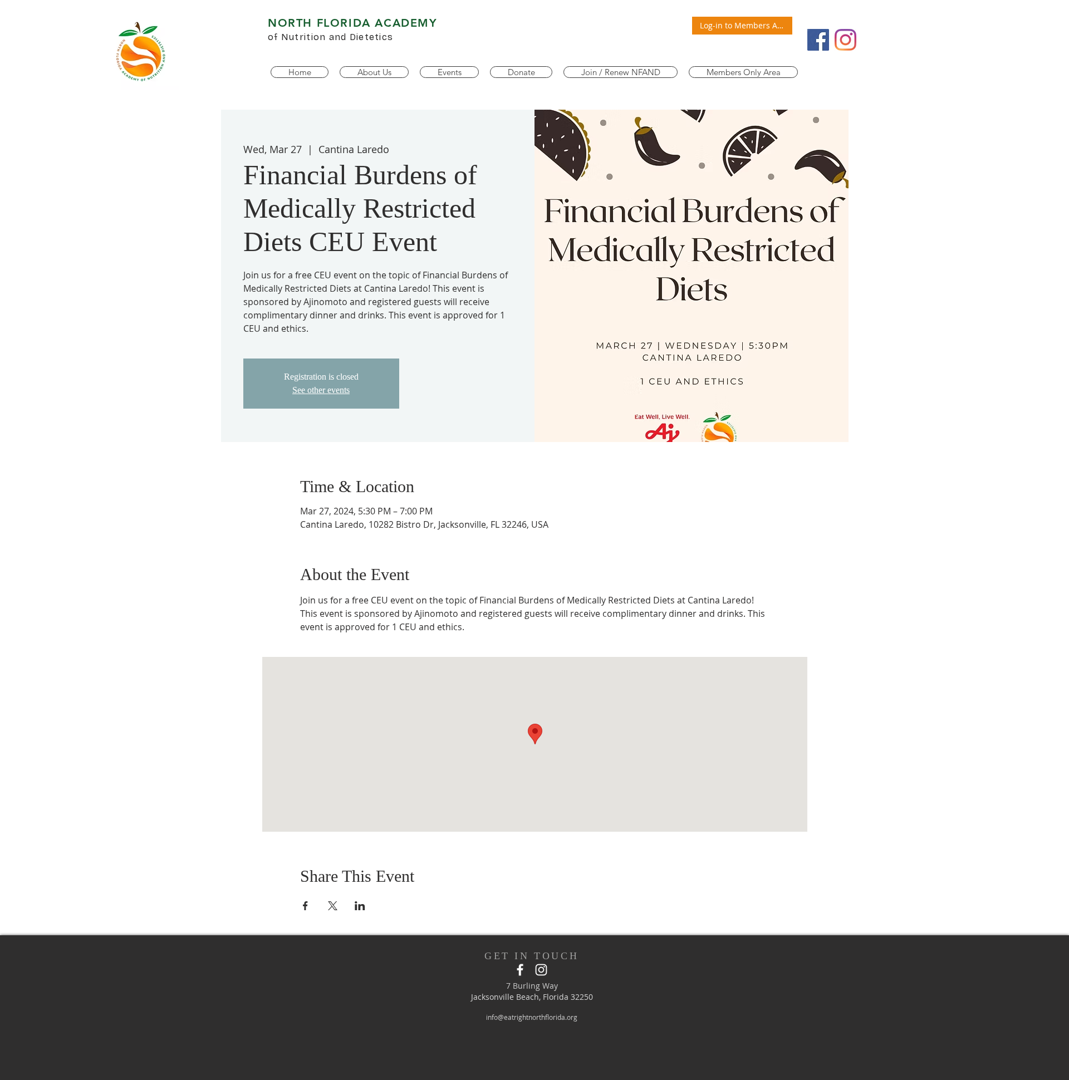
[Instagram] (845, 40)
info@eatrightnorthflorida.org (531, 1017)
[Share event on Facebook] (305, 905)
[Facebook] (818, 40)
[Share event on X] (332, 905)
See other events (321, 390)
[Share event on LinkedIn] (360, 905)
